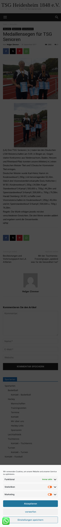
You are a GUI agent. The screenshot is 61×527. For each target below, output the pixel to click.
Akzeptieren (30, 503)
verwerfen (30, 511)
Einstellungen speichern (30, 519)
